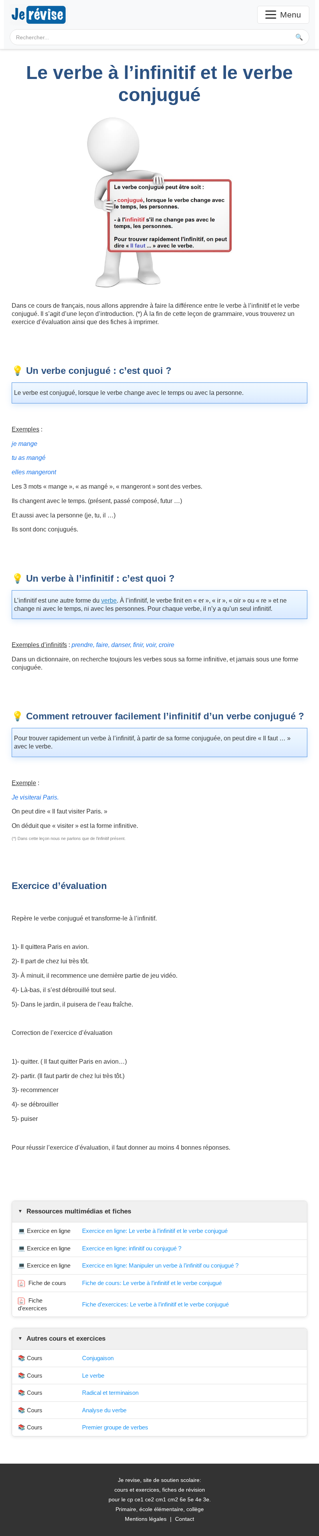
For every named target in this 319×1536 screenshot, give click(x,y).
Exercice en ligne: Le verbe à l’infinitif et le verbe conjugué (155, 1230)
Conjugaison (98, 1358)
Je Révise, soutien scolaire (39, 14)
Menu (290, 14)
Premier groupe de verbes (115, 1427)
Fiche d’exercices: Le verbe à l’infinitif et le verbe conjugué (155, 1304)
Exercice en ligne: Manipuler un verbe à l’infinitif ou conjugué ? (160, 1265)
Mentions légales (146, 1519)
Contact (184, 1519)
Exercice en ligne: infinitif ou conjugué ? (131, 1248)
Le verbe (93, 1375)
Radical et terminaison (110, 1392)
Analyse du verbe (104, 1410)
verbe (109, 600)
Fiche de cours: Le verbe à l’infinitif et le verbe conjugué (152, 1283)
